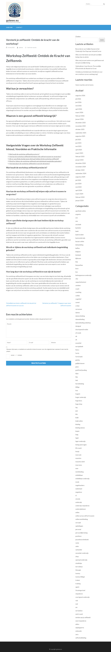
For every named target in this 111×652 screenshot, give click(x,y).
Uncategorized (80, 590)
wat (76, 604)
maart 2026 (79, 112)
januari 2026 (79, 119)
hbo (76, 377)
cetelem (78, 285)
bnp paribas (79, 265)
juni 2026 (78, 102)
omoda (77, 499)
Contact (19, 27)
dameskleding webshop (83, 323)
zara (76, 634)
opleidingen (79, 526)
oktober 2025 (79, 129)
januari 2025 (79, 160)
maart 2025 (79, 153)
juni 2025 (78, 143)
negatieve (78, 492)
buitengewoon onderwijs (83, 275)
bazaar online (79, 241)
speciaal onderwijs (81, 560)
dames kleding (80, 316)
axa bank (78, 224)
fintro (77, 350)
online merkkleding (81, 519)
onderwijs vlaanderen (82, 506)
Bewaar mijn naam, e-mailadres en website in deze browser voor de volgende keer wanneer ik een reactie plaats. (37, 350)
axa (76, 221)
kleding (77, 424)
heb (76, 380)
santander (78, 550)
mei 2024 (78, 187)
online (77, 512)
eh (76, 340)
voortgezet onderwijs (82, 597)
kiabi (76, 418)
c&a (76, 279)
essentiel (78, 343)
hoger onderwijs (80, 397)
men (76, 468)
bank (77, 231)
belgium (78, 252)
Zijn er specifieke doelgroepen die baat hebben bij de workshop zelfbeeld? (34, 159)
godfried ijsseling (81, 370)
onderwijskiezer (80, 509)
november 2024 (80, 167)
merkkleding (79, 472)
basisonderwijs (80, 238)
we (76, 607)
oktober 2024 (79, 170)
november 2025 (80, 126)
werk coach (79, 614)
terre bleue (79, 567)
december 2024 (80, 163)
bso (76, 272)
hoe (76, 390)
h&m (76, 373)
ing (76, 407)
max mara (78, 465)
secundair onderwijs (81, 553)
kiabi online (79, 421)
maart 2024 (79, 194)
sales (77, 546)
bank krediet (79, 235)
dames (77, 312)
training (78, 584)
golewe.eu (12, 20)
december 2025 (80, 123)
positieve (78, 536)
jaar (76, 411)
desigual (78, 326)
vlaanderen (79, 594)
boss (76, 268)
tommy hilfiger (80, 577)
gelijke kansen (79, 363)
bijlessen (78, 258)
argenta (78, 214)
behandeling (79, 245)
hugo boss (78, 401)
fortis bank (79, 357)
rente (77, 543)
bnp (76, 262)
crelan (77, 306)
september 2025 (80, 133)
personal (78, 529)
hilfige (77, 387)
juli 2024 (78, 180)
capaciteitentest (80, 282)
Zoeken (78, 36)
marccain (78, 455)
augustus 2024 (80, 177)
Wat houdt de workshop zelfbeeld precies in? (24, 154)
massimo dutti (80, 462)
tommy (77, 573)
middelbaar (79, 475)
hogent (77, 394)
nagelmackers (79, 485)
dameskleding (80, 319)
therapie (78, 570)
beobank (78, 255)
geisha (77, 360)
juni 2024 (78, 183)
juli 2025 (78, 139)
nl (76, 495)
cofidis (77, 296)
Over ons (9, 27)
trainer (77, 580)
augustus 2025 (80, 136)
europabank (79, 346)
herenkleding (79, 384)
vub (76, 600)
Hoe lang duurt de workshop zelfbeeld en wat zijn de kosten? (29, 164)
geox (77, 367)
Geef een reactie (31, 47)
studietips (78, 563)
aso (76, 218)
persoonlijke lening (81, 533)
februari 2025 (79, 156)
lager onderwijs (80, 441)
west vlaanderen (80, 621)
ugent (77, 587)
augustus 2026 (80, 95)
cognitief (78, 299)
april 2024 (78, 190)
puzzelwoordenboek (82, 539)
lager (77, 438)
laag (76, 434)
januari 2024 (79, 200)
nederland (78, 489)
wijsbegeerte (79, 628)
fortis (77, 353)
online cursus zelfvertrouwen (84, 516)
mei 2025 (78, 146)
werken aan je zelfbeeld (82, 617)
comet (77, 302)
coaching (78, 292)
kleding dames (80, 428)
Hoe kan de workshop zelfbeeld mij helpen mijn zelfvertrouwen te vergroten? (35, 156)
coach (77, 289)
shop (77, 556)
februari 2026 (79, 116)
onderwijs (78, 502)
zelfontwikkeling (80, 638)
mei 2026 (78, 106)
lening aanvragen (81, 445)
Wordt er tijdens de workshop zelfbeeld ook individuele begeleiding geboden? (35, 161)
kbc (76, 414)
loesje (77, 451)
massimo (78, 458)
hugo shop (78, 404)
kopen (77, 431)
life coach (78, 448)
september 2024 (80, 173)
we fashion (78, 611)
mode (77, 482)
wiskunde (78, 631)
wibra (77, 624)
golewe (21, 47)
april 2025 (78, 150)
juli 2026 (78, 99)
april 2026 (78, 109)
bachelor (78, 228)
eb (76, 336)
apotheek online (80, 211)
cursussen (78, 309)
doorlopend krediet (81, 329)
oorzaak (78, 523)
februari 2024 (79, 197)
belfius (77, 248)
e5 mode (78, 333)
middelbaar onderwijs (82, 478)
